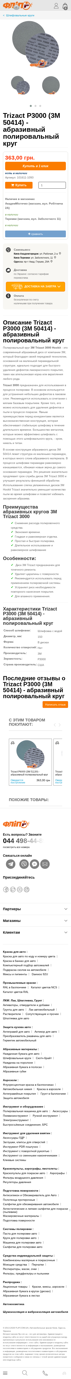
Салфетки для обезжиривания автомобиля (31, 1204)
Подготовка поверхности (21, 1190)
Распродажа (12, 1282)
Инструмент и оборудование (24, 1106)
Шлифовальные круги (17, 1058)
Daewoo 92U (40, 974)
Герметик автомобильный (19, 1040)
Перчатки (38, 1264)
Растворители (12, 1014)
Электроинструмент (16, 1120)
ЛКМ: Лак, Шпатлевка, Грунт (23, 1000)
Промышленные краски (20, 982)
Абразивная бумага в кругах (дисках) (27, 1291)
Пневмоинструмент (15, 1115)
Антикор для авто (46, 1031)
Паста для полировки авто (20, 1233)
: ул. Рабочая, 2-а (36, 253)
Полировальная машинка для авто (25, 1111)
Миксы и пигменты (15, 974)
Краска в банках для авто (19, 960)
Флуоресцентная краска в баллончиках (28, 1084)
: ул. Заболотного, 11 (33, 257)
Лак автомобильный (42, 1009)
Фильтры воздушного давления (23, 1177)
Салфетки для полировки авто (22, 1246)
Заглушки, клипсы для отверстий (24, 1142)
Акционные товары (15, 1286)
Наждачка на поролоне (18, 1062)
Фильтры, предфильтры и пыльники (26, 1273)
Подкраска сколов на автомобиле (24, 969)
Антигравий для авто (16, 1031)
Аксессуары (60, 1111)
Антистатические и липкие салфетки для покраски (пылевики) (35, 1210)
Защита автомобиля (16, 1098)
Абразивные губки (14, 1071)
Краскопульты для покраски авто (24, 1173)
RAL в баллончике (14, 987)
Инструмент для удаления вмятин (27, 1133)
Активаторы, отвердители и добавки (26, 1005)
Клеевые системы (14, 1160)
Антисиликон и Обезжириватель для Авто (30, 1195)
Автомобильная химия (17, 1089)
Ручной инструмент (45, 1115)
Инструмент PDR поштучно (20, 1146)
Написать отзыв (55, 704)
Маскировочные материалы (21, 1215)
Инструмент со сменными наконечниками (30, 1155)
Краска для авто (15, 951)
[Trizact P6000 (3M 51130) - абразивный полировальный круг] (30, 754)
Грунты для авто (13, 1009)
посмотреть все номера (16, 847)
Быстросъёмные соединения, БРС (25, 1124)
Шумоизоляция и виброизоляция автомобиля (35, 1311)
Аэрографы (57, 1173)
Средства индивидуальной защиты (29, 1255)
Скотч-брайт (44, 1058)
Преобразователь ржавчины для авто (27, 1036)
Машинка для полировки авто (22, 1242)
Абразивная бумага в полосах (22, 1067)
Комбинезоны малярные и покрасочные (29, 1260)
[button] (30, 106)
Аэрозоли (11, 1080)
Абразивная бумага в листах (21, 1295)
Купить (21, 185)
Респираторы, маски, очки (20, 1268)
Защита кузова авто (18, 1027)
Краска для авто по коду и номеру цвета (29, 956)
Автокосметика (13, 1304)
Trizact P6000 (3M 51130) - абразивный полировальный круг (29, 773)
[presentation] (54, 724)
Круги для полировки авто (19, 1237)
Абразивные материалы (21, 1049)
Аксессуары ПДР (13, 1137)
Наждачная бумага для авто (21, 1053)
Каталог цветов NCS (44, 987)
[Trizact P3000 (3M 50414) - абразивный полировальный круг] (35, 48)
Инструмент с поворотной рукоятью (26, 1151)
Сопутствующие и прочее (42, 1014)
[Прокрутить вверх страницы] (64, 1361)
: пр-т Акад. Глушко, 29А (32, 261)
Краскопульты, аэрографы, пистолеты (31, 1168)
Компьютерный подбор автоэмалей (26, 965)
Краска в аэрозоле (49, 1089)
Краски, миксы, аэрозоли (48, 1286)
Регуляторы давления (17, 1182)
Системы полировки (18, 1229)
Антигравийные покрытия (19, 1093)
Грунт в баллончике (53, 1093)
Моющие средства (15, 1264)
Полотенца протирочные (19, 1199)
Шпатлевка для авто (16, 1018)
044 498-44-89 (25, 840)
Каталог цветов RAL (16, 991)
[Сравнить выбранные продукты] (64, 1373)
